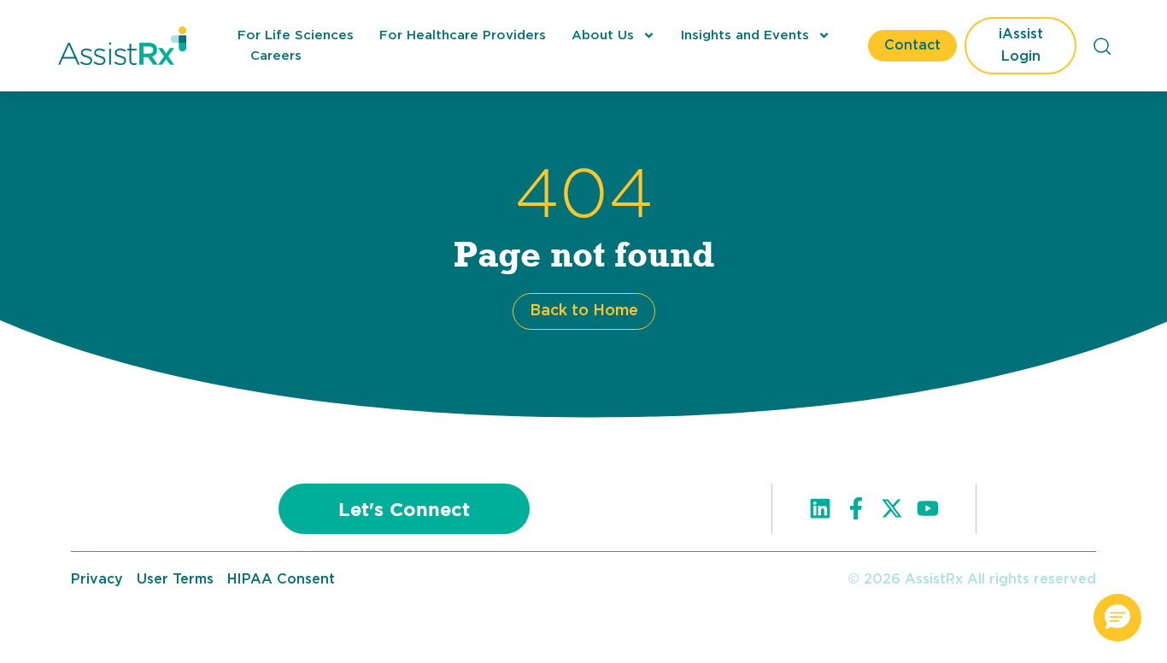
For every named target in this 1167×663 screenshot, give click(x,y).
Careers (276, 56)
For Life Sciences (296, 35)
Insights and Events (745, 35)
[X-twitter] (892, 508)
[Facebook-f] (856, 508)
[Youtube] (928, 508)
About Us (603, 35)
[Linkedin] (820, 508)
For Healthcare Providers (462, 35)
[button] (1117, 618)
